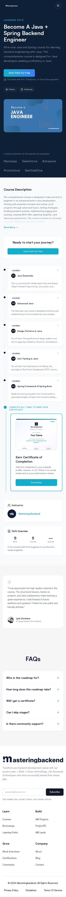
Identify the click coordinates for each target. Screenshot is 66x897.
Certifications (9, 858)
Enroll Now (36, 482)
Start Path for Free (19, 72)
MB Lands (40, 832)
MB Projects (41, 819)
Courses (6, 819)
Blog (37, 858)
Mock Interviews (11, 851)
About (38, 851)
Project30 (40, 825)
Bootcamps (8, 825)
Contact (39, 864)
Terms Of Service (53, 890)
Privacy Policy (11, 890)
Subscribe (55, 791)
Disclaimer (31, 890)
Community (8, 864)
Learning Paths (10, 832)
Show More (9, 227)
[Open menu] (58, 5)
